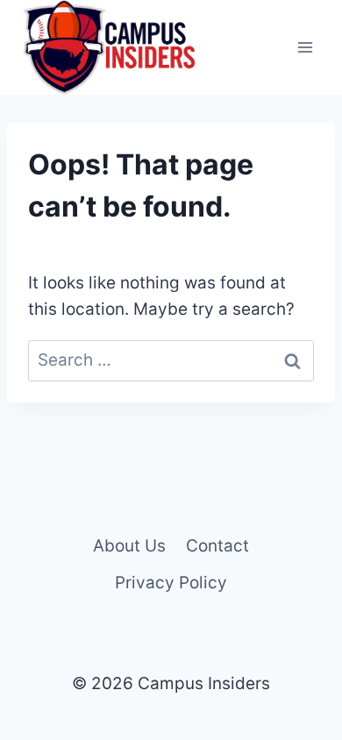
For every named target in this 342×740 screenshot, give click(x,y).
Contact (217, 546)
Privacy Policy (171, 583)
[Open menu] (305, 47)
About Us (129, 546)
